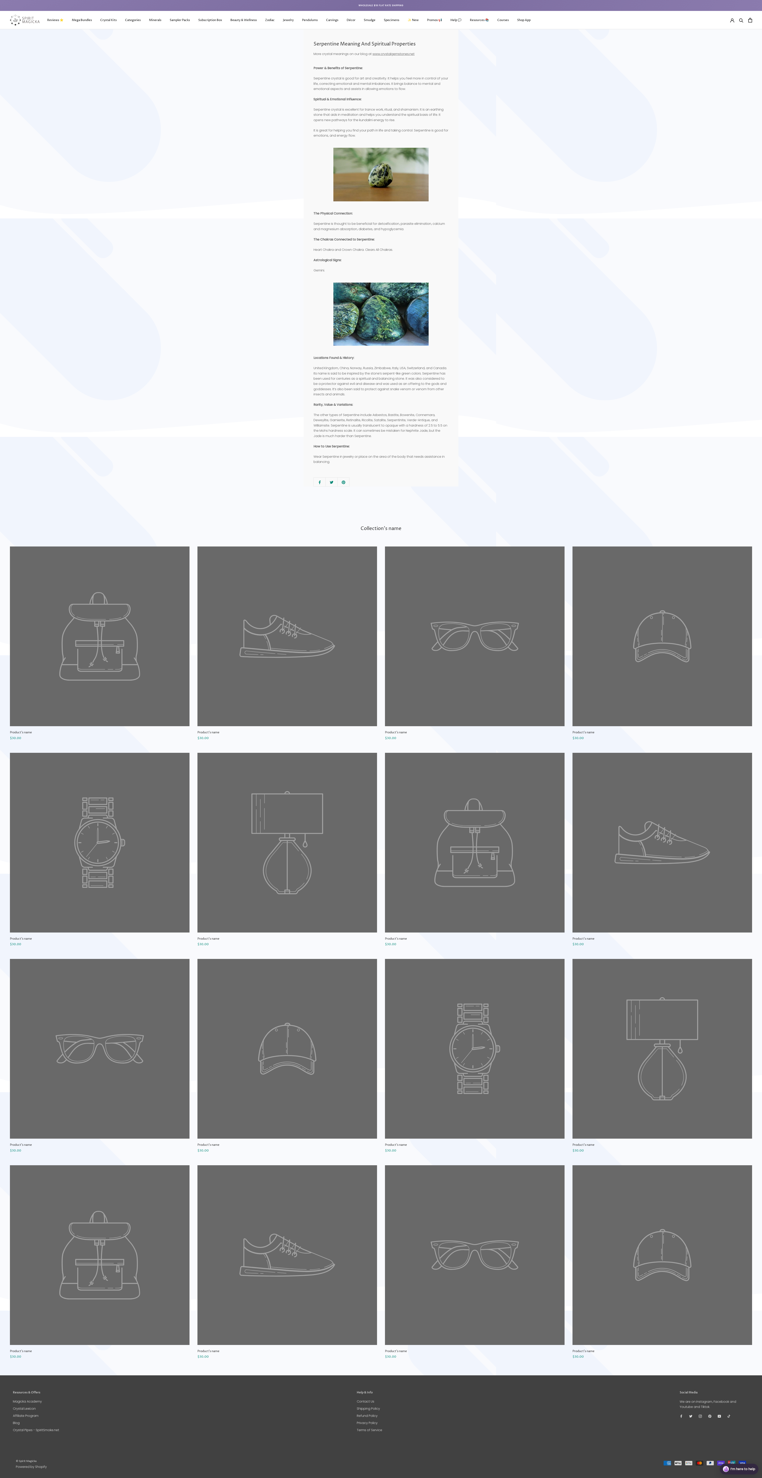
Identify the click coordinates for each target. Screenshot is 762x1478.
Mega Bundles (82, 20)
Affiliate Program (25, 1415)
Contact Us (365, 1401)
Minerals (155, 20)
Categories (133, 20)
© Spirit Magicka (26, 1461)
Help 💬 (456, 20)
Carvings (332, 20)
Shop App (524, 20)
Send (749, 1454)
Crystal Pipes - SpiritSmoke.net (36, 1430)
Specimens (391, 20)
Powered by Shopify (31, 1466)
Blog (16, 1423)
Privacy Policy (367, 1423)
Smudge (369, 20)
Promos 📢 (434, 20)
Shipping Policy (368, 1408)
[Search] (741, 20)
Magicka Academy (27, 1401)
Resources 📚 (479, 20)
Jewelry (288, 20)
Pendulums (310, 20)
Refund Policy (367, 1415)
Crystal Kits (108, 20)
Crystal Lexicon (24, 1408)
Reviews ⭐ (55, 20)
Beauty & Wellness (243, 20)
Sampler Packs (180, 20)
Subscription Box (210, 20)
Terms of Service (369, 1430)
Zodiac (270, 20)
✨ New (413, 20)
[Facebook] (681, 1416)
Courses (503, 20)
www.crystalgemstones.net (393, 54)
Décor (351, 20)
